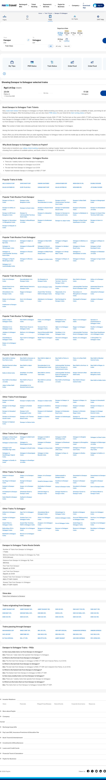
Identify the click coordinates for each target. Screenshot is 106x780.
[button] (67, 40)
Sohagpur (85, 94)
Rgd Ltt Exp (9, 88)
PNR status (53, 113)
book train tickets (12, 111)
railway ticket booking (30, 148)
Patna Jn (7, 94)
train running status (77, 113)
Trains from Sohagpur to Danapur (13, 596)
